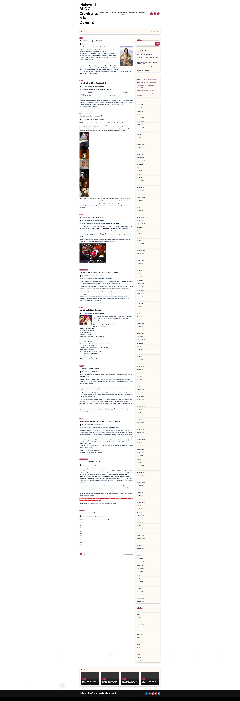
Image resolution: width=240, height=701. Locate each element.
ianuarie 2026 (140, 111)
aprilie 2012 (139, 512)
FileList (90, 92)
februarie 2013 (140, 492)
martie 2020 (140, 280)
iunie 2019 (139, 310)
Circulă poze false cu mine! (91, 116)
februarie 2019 (140, 323)
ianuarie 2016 (140, 426)
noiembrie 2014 (140, 452)
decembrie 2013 (140, 472)
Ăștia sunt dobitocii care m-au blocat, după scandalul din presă (147, 63)
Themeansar (130, 699)
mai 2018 (139, 353)
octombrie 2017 (140, 369)
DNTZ (83, 44)
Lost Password (113, 12)
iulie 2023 (139, 167)
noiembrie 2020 (140, 253)
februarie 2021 (140, 243)
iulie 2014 (139, 459)
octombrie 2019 (140, 296)
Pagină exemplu (130, 12)
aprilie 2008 (139, 578)
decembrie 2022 (141, 187)
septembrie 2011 (140, 522)
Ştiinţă (138, 654)
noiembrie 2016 (140, 399)
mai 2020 (139, 273)
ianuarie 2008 (140, 588)
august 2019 (140, 303)
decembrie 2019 (140, 290)
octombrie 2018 (140, 336)
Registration (122, 14)
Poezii (138, 641)
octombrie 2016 (140, 402)
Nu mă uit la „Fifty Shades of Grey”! (94, 83)
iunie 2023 (139, 170)
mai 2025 (139, 114)
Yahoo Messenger (141, 660)
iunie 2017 (139, 379)
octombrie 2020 (140, 257)
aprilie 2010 (139, 542)
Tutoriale (139, 657)
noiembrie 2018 (140, 333)
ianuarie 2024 (140, 147)
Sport (138, 650)
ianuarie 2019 (140, 326)
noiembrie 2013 (140, 475)
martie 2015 (139, 446)
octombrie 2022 (140, 194)
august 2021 (140, 227)
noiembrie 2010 (140, 535)
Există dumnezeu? (87, 513)
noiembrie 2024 (140, 124)
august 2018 (140, 343)
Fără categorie (140, 621)
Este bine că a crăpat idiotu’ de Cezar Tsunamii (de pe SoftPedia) (148, 58)
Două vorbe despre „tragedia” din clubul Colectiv (100, 421)
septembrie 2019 (141, 300)
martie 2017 (139, 386)
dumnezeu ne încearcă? (89, 368)
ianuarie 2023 (140, 184)
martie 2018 (139, 356)
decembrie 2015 (140, 429)
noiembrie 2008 (140, 565)
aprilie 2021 (139, 237)
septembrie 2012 (141, 502)
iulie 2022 (139, 204)
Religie (81, 365)
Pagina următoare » (128, 554)
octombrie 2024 (140, 127)
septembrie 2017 (141, 373)
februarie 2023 (140, 180)
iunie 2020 (139, 270)
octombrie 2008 (140, 568)
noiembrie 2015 (140, 432)
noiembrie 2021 (140, 220)
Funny (138, 627)
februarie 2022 (140, 214)
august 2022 (140, 200)
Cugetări (82, 510)
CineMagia (82, 94)
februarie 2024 (140, 144)
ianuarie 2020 (140, 286)
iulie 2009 (139, 555)
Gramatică (139, 634)
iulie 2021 (139, 230)
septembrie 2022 (141, 197)
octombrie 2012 (140, 499)
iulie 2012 (139, 505)
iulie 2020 (139, 267)
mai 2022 (139, 207)
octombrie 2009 (140, 548)
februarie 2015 (140, 449)
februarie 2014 (140, 465)
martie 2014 (139, 462)
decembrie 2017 (140, 366)
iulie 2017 (139, 376)
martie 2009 (140, 558)
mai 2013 (139, 489)
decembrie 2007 (140, 591)
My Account (121, 12)
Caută (139, 39)
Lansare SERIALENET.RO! (90, 462)
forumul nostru (88, 296)
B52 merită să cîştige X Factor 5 (93, 217)
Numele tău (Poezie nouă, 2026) (144, 54)
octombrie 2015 (140, 436)
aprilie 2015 (139, 442)
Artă (81, 38)
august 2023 (140, 164)
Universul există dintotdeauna (144, 70)
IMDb (126, 92)
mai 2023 (139, 174)
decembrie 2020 (141, 250)
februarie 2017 (140, 389)
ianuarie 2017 (140, 392)
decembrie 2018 (140, 330)
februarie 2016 (140, 422)
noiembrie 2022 (140, 190)
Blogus (123, 699)
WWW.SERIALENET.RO (114, 470)
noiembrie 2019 (140, 293)
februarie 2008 (140, 585)
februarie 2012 (140, 515)
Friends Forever (83, 269)
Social (138, 647)
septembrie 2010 (141, 538)
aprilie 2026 (139, 107)
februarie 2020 (140, 283)
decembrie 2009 (141, 545)
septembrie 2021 (141, 223)
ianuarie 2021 (140, 247)
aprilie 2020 (139, 276)
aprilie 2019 (139, 316)
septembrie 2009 (141, 552)
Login (106, 12)
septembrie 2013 (141, 482)
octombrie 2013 (140, 479)
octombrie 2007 (140, 598)
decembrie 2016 (140, 396)
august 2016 (140, 409)
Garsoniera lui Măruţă (142, 631)
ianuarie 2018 (140, 363)
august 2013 (140, 485)
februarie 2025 (140, 117)
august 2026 (140, 104)
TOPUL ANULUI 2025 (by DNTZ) (144, 67)
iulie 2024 (139, 134)
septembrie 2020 (141, 260)
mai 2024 (139, 137)
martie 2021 (139, 240)
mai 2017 (139, 383)
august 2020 (140, 263)
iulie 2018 (139, 346)
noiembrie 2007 (140, 595)
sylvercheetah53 (141, 85)
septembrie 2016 (141, 406)
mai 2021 (139, 233)
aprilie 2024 (139, 141)
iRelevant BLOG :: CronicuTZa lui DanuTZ (89, 14)
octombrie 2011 (140, 518)
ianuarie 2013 (140, 495)
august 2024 (140, 131)
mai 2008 (139, 575)
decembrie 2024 (141, 121)
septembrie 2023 (141, 161)
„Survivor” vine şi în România (91, 41)
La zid (81, 113)
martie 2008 (140, 581)
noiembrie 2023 (140, 154)
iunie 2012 (139, 508)
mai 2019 (139, 313)
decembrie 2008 (141, 562)
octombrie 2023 (140, 157)
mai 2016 (139, 416)
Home (102, 12)
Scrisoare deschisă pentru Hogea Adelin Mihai (99, 272)
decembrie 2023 (140, 151)
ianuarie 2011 (140, 528)
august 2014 (140, 455)
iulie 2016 (139, 412)
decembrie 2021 (140, 217)
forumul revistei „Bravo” (85, 202)
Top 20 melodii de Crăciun (90, 310)
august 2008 (140, 571)
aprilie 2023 (139, 177)
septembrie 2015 (141, 439)
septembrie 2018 (141, 339)
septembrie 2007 (141, 601)
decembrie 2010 (140, 532)
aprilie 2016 (139, 419)
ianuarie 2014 (140, 469)
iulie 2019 (139, 306)
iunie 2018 (139, 349)
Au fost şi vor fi (140, 614)
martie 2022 (140, 210)
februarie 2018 (140, 359)
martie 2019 (139, 320)
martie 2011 (139, 525)
